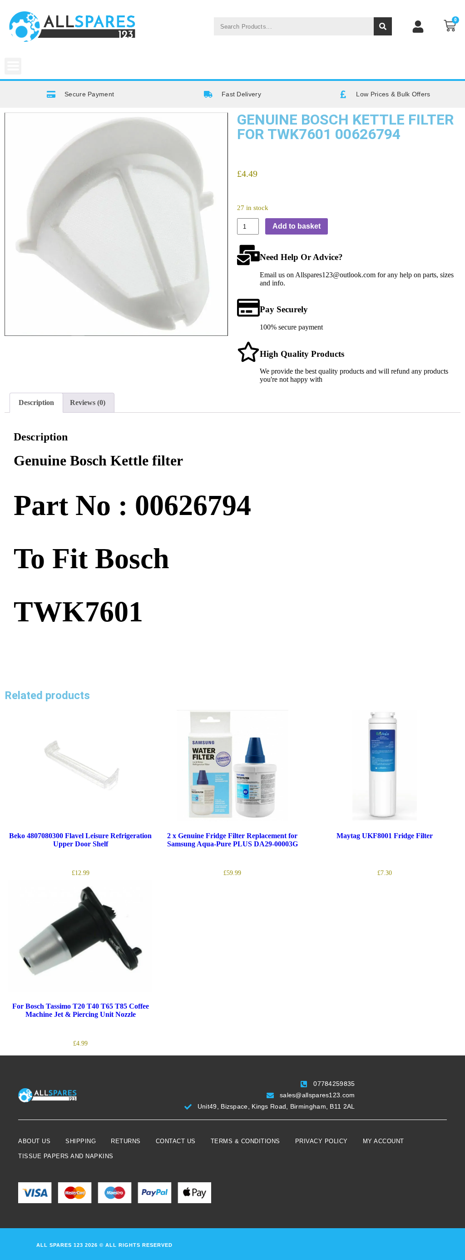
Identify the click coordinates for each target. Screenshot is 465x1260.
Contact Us (176, 1141)
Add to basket (296, 226)
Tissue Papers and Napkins (66, 1156)
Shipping (80, 1141)
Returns (126, 1141)
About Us (34, 1141)
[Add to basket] (14, 804)
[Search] (383, 26)
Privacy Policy (321, 1141)
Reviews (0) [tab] (87, 402)
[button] (13, 66)
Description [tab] (36, 402)
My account (383, 1141)
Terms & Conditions (245, 1141)
